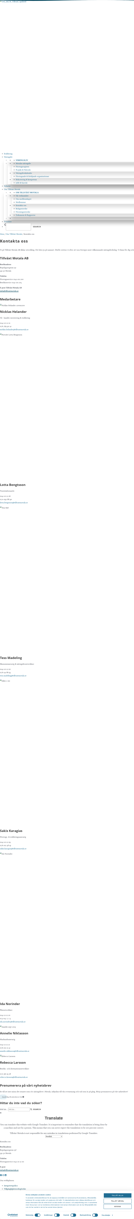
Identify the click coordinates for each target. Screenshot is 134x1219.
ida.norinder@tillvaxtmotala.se (13, 1021)
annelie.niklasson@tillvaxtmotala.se (14, 1051)
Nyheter (7, 186)
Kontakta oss (21, 205)
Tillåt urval (117, 1201)
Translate (8, 221)
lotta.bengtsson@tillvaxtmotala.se (14, 502)
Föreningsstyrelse (23, 212)
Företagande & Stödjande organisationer (32, 176)
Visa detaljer (106, 1215)
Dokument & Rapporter (25, 215)
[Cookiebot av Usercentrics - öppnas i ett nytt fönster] (12, 1215)
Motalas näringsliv (23, 163)
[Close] (0, 1113)
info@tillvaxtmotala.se (9, 291)
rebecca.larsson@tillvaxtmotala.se (14, 1077)
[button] (5, 224)
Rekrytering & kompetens (26, 179)
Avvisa (117, 1206)
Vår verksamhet (22, 196)
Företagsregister (22, 166)
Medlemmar (21, 202)
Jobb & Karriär (22, 183)
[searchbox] (18, 226)
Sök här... (4, 1109)
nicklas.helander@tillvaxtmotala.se (14, 329)
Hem (2, 234)
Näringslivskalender (24, 173)
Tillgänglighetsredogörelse (15, 1189)
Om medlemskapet (23, 199)
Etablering (8, 153)
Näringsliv (8, 157)
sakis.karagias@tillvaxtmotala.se (13, 848)
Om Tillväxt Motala (12, 189)
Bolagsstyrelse (21, 208)
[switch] (57, 1215)
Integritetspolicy (11, 1185)
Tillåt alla (117, 1195)
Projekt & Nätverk (23, 170)
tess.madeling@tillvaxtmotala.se (13, 675)
